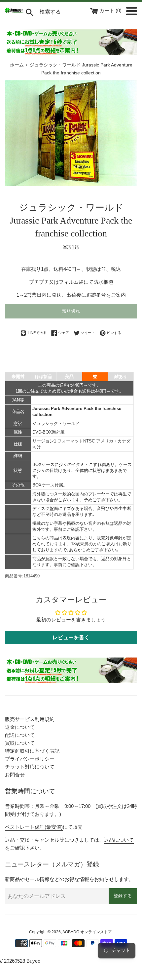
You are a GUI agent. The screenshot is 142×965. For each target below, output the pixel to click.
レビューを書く (71, 637)
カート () (111, 10)
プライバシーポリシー (29, 759)
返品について (119, 840)
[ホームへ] (14, 11)
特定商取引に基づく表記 (32, 751)
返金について (20, 727)
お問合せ (15, 774)
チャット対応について (29, 767)
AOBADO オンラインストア (87, 932)
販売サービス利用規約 (29, 719)
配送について (20, 735)
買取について (20, 743)
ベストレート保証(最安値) (34, 827)
